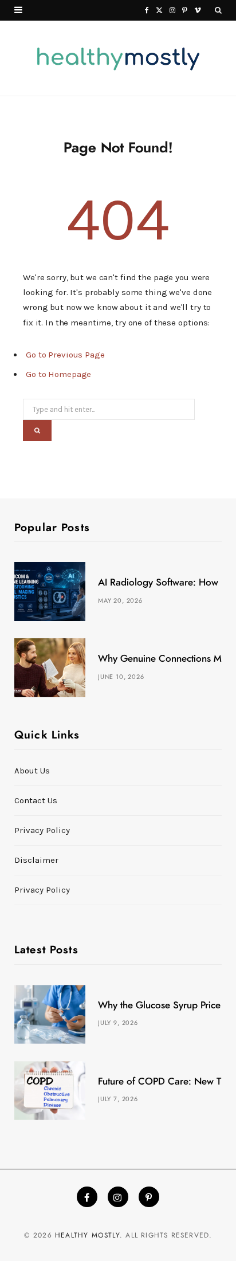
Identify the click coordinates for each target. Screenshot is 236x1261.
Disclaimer (36, 860)
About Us (32, 770)
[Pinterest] (149, 1197)
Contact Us (35, 800)
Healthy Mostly (87, 1235)
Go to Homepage (58, 374)
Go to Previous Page (65, 354)
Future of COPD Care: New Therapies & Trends (160, 1081)
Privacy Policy (42, 830)
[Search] (218, 10)
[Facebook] (87, 1197)
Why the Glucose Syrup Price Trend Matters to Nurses (160, 1005)
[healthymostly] (118, 58)
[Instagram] (118, 1197)
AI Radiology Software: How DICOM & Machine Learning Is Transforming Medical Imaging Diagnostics (160, 582)
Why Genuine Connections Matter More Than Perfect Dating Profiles (160, 658)
